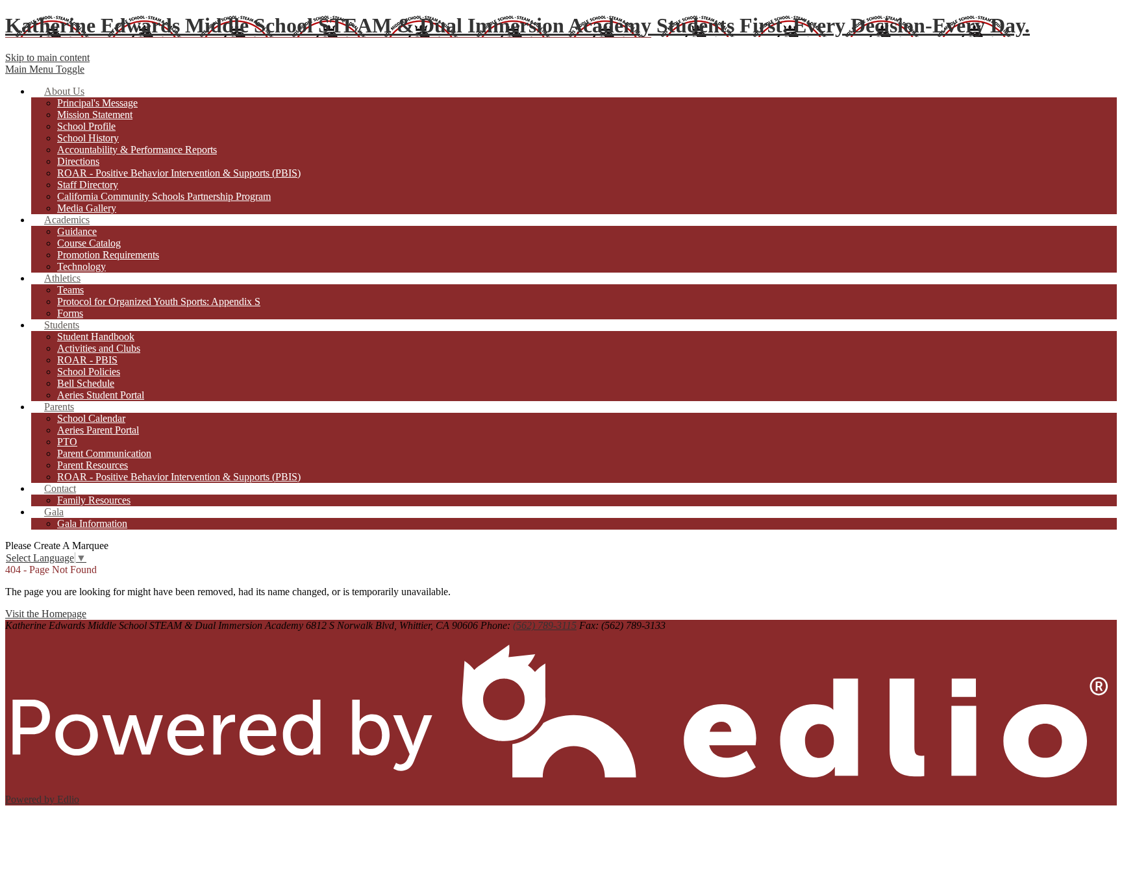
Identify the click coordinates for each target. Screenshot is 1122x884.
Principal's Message (97, 102)
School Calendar (91, 418)
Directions (78, 161)
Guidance (77, 231)
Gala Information (92, 523)
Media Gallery (86, 208)
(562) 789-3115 (545, 625)
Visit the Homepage (45, 613)
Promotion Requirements (108, 254)
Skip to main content (47, 57)
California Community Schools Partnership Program (164, 196)
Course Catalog (89, 243)
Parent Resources (92, 465)
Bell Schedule (85, 383)
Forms (70, 313)
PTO (67, 441)
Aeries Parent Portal (98, 430)
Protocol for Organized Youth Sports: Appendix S (158, 301)
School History (88, 137)
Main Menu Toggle (44, 69)
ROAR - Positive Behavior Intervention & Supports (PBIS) (179, 172)
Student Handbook (95, 336)
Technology (81, 266)
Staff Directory (87, 184)
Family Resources (94, 500)
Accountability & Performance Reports (137, 149)
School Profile (86, 126)
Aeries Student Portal (100, 394)
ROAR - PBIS (87, 359)
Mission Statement (94, 114)
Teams (70, 289)
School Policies (88, 371)
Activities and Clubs (98, 348)
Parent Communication (104, 453)
